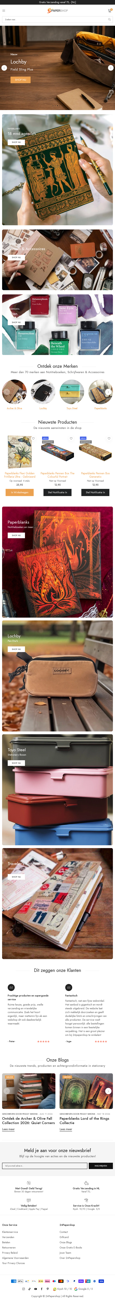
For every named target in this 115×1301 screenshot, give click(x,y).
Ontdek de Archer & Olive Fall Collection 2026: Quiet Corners (28, 1120)
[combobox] (57, 19)
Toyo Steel (71, 408)
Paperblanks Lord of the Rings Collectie (84, 1120)
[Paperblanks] (100, 392)
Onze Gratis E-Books (71, 1247)
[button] (111, 68)
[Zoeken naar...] (109, 19)
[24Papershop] (57, 10)
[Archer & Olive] (14, 392)
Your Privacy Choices (13, 1263)
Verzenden (8, 1237)
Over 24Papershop (70, 1258)
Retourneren (9, 1247)
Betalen (6, 1242)
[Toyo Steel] (72, 392)
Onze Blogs (66, 1242)
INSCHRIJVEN (101, 1165)
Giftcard (64, 1237)
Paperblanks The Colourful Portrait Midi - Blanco (22, 475)
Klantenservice (10, 1232)
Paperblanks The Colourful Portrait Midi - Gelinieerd (60, 475)
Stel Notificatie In (22, 492)
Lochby (43, 408)
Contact (64, 1232)
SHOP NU (16, 142)
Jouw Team (65, 1253)
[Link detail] (57, 169)
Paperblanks (101, 408)
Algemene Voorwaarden (15, 1258)
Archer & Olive (14, 408)
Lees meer (8, 1129)
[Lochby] (43, 392)
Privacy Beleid (10, 1253)
